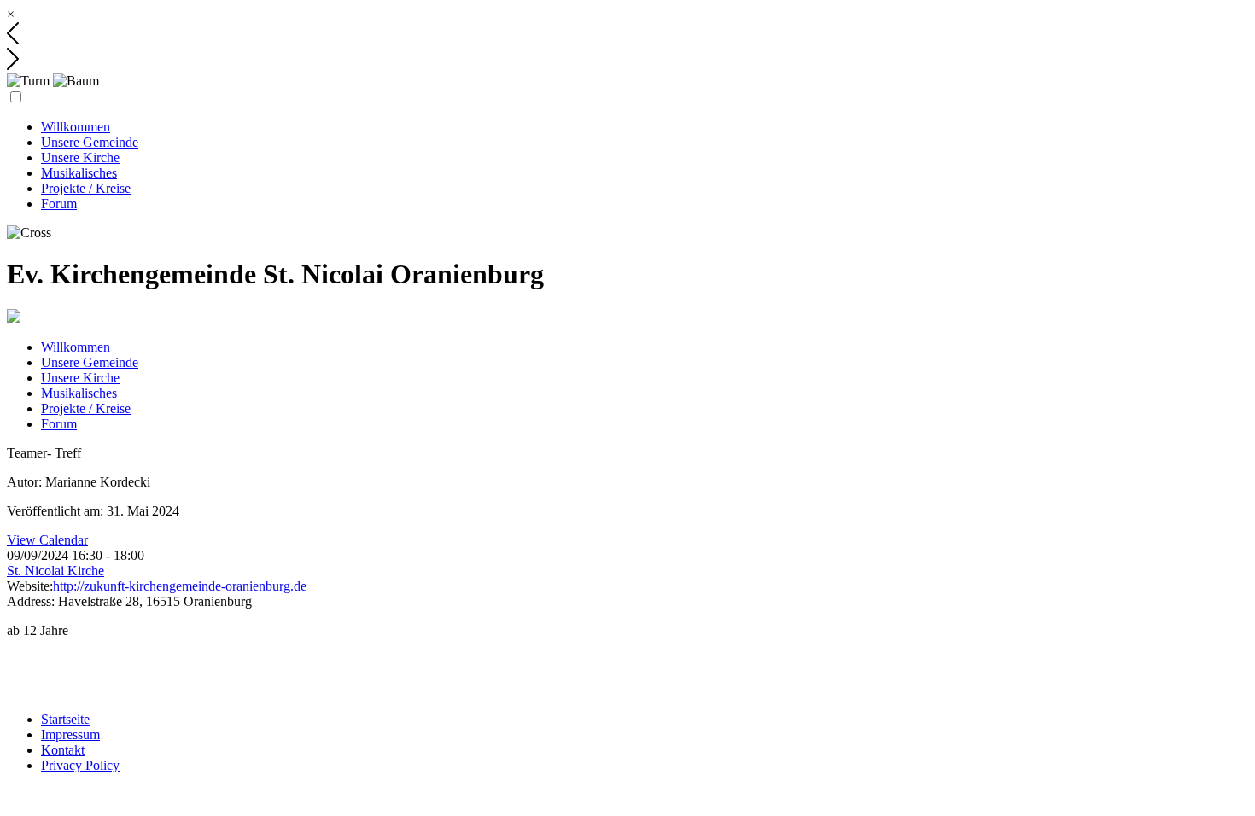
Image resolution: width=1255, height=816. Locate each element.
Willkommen (75, 126)
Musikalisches (79, 173)
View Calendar (47, 540)
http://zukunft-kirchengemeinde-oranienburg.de (179, 586)
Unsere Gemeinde (89, 142)
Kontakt (63, 750)
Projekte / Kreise (86, 188)
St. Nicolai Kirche (55, 570)
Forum (59, 203)
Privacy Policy (80, 765)
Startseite (65, 719)
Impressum (70, 734)
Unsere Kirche (80, 157)
